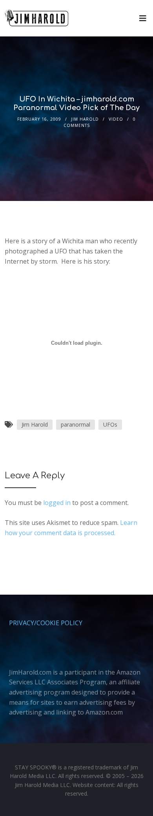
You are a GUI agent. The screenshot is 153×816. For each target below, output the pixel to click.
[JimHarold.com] (36, 18)
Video (116, 119)
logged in (57, 502)
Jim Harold (85, 119)
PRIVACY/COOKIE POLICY (45, 623)
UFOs (110, 424)
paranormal (75, 424)
